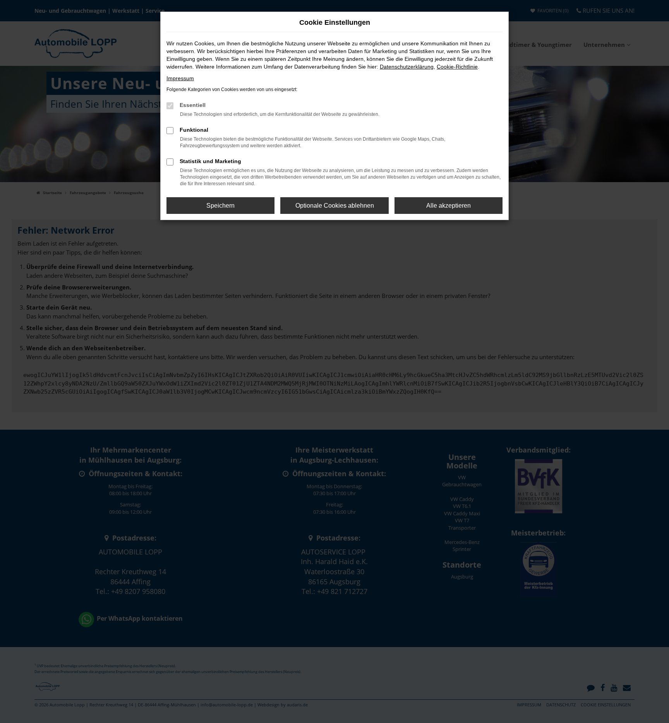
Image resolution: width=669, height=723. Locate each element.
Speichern (220, 205)
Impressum (180, 78)
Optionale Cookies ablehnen (334, 205)
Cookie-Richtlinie (457, 67)
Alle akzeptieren (448, 205)
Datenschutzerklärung (407, 67)
